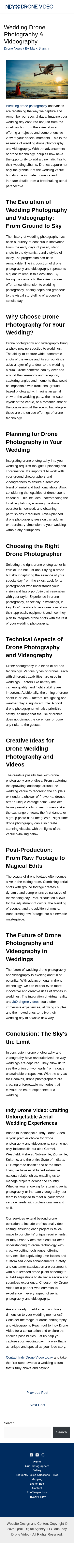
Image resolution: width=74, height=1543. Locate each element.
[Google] (43, 1455)
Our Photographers (37, 1465)
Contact (37, 1488)
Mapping (37, 1479)
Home (37, 1461)
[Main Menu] (65, 6)
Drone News (13, 48)
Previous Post (37, 1393)
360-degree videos (25, 1002)
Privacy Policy (37, 1496)
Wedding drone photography (26, 106)
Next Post (37, 1405)
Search (9, 1423)
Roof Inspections (37, 1492)
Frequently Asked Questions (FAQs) (37, 1474)
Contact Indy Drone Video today (29, 1357)
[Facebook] (31, 1455)
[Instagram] (37, 1455)
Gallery (37, 1470)
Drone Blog (37, 1483)
